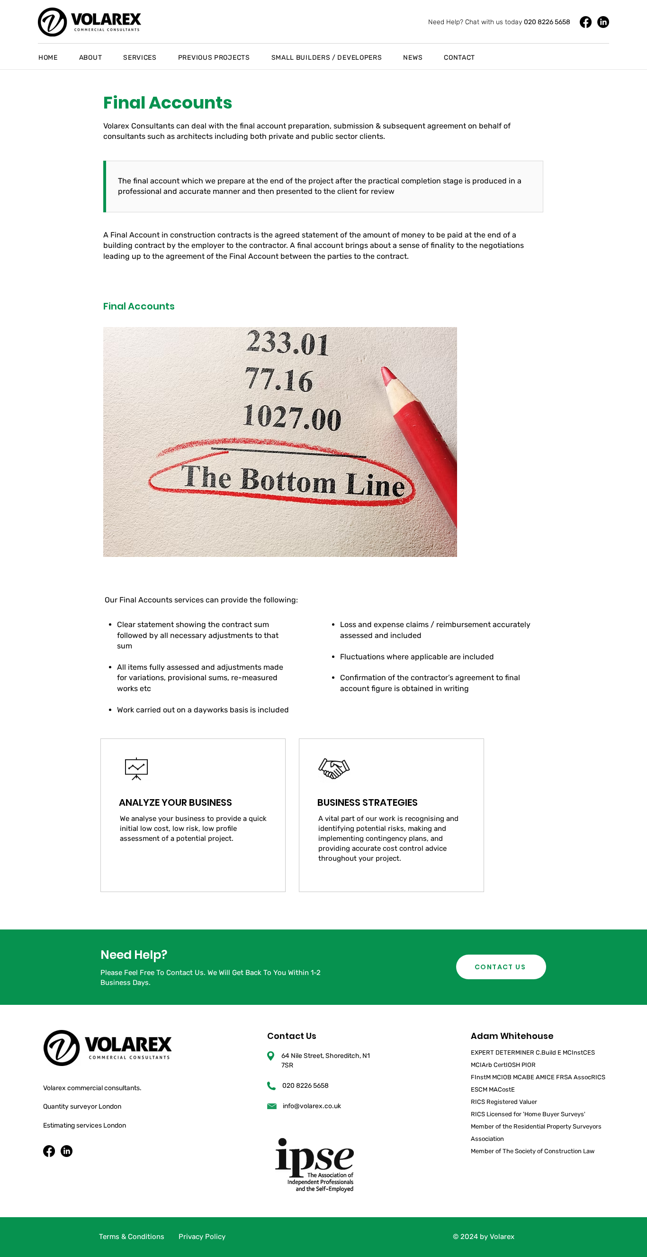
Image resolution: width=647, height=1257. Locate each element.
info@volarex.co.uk (312, 1106)
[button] (99, 57)
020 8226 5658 (547, 22)
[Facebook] (586, 22)
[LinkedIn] (603, 22)
